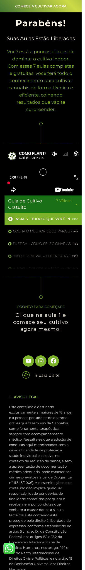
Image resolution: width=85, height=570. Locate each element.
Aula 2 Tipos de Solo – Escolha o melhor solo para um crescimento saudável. (42, 231)
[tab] (43, 219)
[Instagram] (40, 361)
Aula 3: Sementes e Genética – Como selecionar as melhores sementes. (42, 243)
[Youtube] (28, 361)
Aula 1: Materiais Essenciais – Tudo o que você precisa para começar (42, 219)
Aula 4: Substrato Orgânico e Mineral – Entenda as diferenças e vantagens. (41, 256)
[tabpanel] (43, 171)
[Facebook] (53, 361)
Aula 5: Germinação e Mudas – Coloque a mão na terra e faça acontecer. (41, 268)
